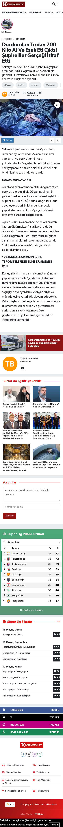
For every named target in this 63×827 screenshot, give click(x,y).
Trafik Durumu (43, 772)
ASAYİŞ (48, 12)
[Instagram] (34, 754)
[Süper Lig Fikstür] (58, 621)
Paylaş (9, 140)
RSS (11, 804)
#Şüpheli (34, 85)
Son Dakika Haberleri (15, 791)
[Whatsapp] (39, 754)
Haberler (7, 39)
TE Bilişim (39, 814)
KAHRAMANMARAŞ (14, 12)
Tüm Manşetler (43, 780)
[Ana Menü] (58, 4)
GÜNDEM (35, 12)
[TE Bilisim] (10, 363)
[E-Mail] (22, 368)
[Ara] (54, 4)
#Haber (21, 85)
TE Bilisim (25, 361)
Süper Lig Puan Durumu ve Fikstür (15, 781)
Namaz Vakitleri (13, 772)
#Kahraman (50, 85)
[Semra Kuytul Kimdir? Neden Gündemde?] (16, 394)
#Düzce (7, 85)
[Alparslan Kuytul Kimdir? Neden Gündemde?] (47, 394)
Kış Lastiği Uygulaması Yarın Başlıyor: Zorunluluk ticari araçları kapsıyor (46, 465)
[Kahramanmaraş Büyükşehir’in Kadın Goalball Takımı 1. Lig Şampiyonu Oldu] (47, 420)
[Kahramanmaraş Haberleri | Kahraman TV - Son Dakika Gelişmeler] (13, 4)
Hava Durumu (43, 765)
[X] (28, 754)
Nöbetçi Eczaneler (15, 765)
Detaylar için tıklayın (31, 610)
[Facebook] (23, 754)
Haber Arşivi (43, 791)
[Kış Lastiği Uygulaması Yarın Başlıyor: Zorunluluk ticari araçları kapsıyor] (47, 452)
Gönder (9, 515)
